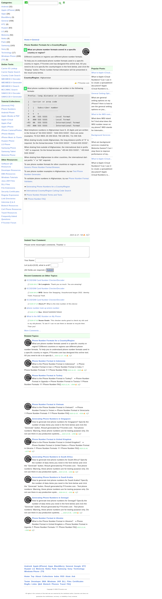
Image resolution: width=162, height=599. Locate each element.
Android (4, 7)
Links (34, 584)
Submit (50, 270)
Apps (3, 14)
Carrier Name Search (10, 72)
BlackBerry (6, 17)
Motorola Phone (8, 155)
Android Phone (8, 113)
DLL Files (5, 184)
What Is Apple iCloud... (101, 73)
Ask (73, 576)
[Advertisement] (12, 258)
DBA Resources (8, 174)
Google (77, 566)
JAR (59, 581)
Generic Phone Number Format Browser (42, 167)
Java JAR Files (8, 181)
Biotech (47, 584)
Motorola (5, 35)
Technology (6, 53)
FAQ (69, 584)
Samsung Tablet (8, 151)
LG (2, 31)
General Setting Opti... (101, 93)
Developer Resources (11, 170)
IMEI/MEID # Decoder (10, 79)
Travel (63, 584)
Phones (55, 584)
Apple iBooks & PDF (10, 116)
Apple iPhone (7, 127)
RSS (62, 576)
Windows (51, 581)
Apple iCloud (7, 120)
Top (32, 576)
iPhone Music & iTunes (11, 137)
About (38, 576)
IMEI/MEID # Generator (11, 83)
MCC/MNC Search (9, 90)
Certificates (78, 581)
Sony (3, 49)
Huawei (4, 28)
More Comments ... (32, 331)
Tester (27, 581)
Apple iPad (6, 123)
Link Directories (8, 199)
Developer (36, 581)
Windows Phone (8, 56)
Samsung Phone (8, 148)
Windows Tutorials (9, 177)
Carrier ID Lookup (9, 68)
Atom (68, 576)
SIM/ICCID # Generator (11, 97)
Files (69, 581)
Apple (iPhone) (8, 10)
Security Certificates (10, 192)
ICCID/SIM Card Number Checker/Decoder (45, 280)
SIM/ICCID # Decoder (10, 93)
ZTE (3, 60)
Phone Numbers (8, 109)
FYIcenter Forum (8, 223)
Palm (3, 42)
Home (27, 40)
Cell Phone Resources (11, 209)
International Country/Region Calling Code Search (48, 191)
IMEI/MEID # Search (10, 86)
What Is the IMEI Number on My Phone (44, 316)
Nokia (4, 38)
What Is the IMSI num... (101, 114)
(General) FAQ (7, 105)
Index (56, 576)
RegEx (27, 584)
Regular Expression (10, 195)
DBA (44, 581)
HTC (3, 24)
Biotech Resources (9, 206)
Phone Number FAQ (37, 199)
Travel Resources (9, 213)
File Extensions (8, 188)
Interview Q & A (8, 202)
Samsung (5, 45)
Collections (47, 576)
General (4, 21)
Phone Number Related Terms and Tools (44, 195)
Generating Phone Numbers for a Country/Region (48, 187)
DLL (64, 581)
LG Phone (5, 144)
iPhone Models (8, 134)
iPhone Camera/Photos (11, 130)
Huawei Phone (7, 141)
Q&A (40, 584)
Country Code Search (10, 75)
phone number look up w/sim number (43, 308)
